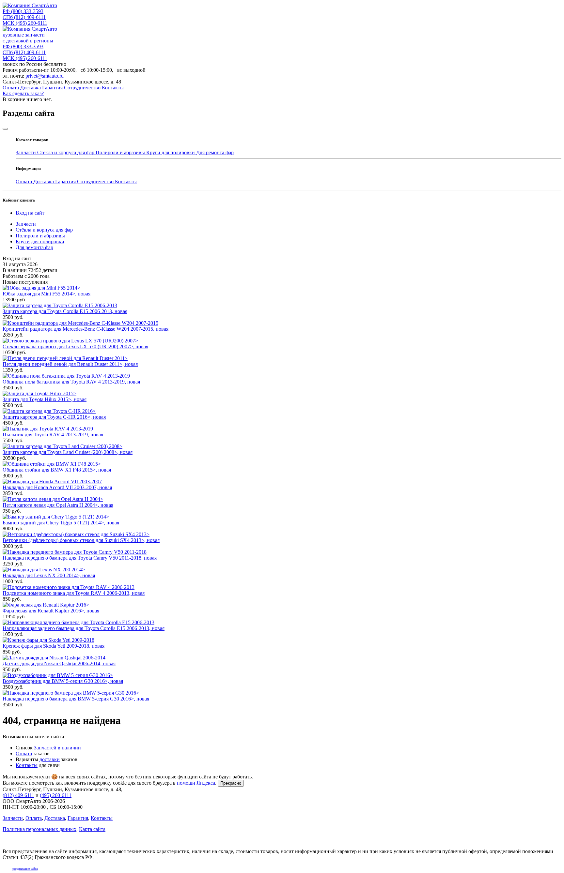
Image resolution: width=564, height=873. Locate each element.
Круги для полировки (171, 152)
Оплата (11, 87)
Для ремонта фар (215, 152)
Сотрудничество (83, 87)
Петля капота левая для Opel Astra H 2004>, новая (58, 505)
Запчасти (26, 152)
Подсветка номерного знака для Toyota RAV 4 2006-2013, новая (74, 593)
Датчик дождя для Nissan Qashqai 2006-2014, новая (59, 663)
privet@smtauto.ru (44, 76)
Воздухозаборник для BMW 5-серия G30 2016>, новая (63, 681)
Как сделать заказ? (23, 93)
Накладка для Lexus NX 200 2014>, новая (49, 575)
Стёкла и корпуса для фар (66, 152)
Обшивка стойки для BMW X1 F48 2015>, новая (57, 470)
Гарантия (53, 87)
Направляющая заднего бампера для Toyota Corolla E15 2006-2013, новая (83, 628)
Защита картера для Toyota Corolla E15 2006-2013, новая (65, 311)
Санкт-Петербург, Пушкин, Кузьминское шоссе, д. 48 (62, 81)
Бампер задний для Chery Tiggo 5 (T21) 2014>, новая (61, 522)
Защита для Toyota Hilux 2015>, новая (44, 399)
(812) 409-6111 (24, 17)
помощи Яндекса (196, 783)
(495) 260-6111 (25, 23)
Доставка (31, 87)
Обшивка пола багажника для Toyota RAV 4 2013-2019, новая (71, 381)
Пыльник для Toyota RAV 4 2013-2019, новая (53, 434)
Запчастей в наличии (57, 747)
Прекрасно (230, 783)
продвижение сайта (25, 868)
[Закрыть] (5, 129)
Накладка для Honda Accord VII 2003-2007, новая (57, 487)
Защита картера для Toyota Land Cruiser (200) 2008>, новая (68, 452)
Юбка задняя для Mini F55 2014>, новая (46, 293)
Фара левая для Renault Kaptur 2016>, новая (51, 610)
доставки (49, 759)
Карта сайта (92, 829)
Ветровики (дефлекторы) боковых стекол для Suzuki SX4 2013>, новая (81, 540)
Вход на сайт (30, 213)
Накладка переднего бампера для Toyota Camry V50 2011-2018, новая (80, 558)
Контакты (113, 87)
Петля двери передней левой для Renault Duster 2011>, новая (70, 364)
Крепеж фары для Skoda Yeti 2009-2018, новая (53, 646)
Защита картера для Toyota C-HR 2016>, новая (54, 417)
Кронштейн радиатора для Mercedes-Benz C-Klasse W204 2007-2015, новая (85, 329)
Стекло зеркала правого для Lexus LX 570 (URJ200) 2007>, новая (75, 346)
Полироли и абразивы (121, 152)
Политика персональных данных (39, 829)
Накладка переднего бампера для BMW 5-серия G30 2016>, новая (76, 698)
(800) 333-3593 (23, 11)
